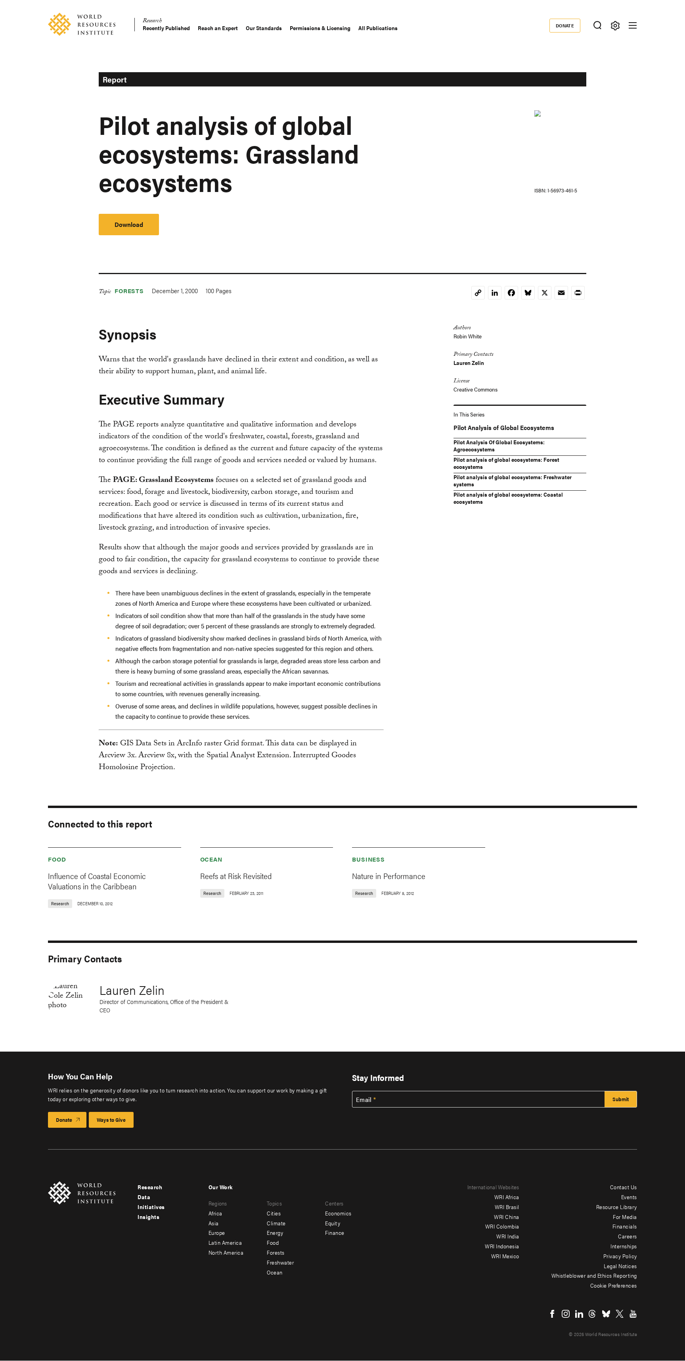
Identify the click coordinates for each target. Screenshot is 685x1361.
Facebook (552, 1314)
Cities (274, 1213)
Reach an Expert (218, 28)
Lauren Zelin (468, 363)
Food (57, 859)
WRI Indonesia (502, 1246)
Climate (276, 1223)
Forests (129, 290)
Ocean (211, 859)
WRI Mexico (505, 1256)
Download (129, 224)
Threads (593, 1314)
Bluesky (606, 1314)
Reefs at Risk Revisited (236, 875)
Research (152, 22)
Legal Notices (620, 1266)
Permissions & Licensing (320, 28)
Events (629, 1197)
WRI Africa (506, 1197)
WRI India (507, 1236)
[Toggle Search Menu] (597, 26)
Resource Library (616, 1207)
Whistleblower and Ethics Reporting (594, 1275)
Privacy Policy (620, 1256)
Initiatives (151, 1207)
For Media (625, 1217)
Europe (217, 1232)
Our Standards (264, 28)
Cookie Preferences (613, 1285)
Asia (214, 1223)
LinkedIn (579, 1314)
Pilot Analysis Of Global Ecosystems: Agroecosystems (499, 445)
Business (368, 859)
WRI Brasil (507, 1207)
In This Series (468, 414)
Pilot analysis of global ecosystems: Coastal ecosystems (508, 497)
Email (364, 1099)
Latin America (225, 1242)
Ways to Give (111, 1119)
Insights (148, 1217)
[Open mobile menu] (632, 25)
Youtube (633, 1314)
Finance (334, 1232)
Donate (565, 25)
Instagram (566, 1314)
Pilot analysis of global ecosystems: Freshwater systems (512, 480)
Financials (624, 1226)
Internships (623, 1246)
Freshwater (280, 1262)
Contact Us (623, 1187)
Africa (215, 1213)
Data (144, 1197)
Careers (627, 1236)
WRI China (506, 1217)
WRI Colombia (502, 1226)
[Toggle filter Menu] (615, 26)
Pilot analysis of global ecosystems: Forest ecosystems (506, 462)
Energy (275, 1232)
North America (226, 1252)
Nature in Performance (388, 875)
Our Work (221, 1187)
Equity (332, 1223)
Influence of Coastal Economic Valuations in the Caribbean (97, 881)
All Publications (378, 28)
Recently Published (166, 28)
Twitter (620, 1314)
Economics (338, 1213)
